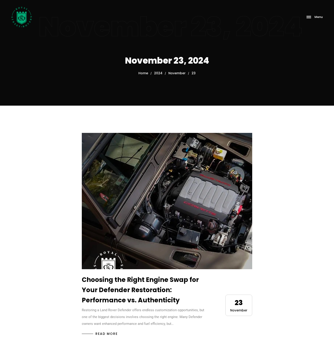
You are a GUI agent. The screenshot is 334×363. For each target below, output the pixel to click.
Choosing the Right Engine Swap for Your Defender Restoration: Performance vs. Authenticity (140, 290)
